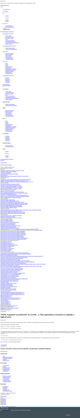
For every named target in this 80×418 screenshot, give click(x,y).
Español (7, 20)
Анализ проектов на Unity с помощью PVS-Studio (11, 215)
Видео (7, 64)
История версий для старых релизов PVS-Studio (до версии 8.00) (14, 176)
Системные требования (5, 172)
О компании (5, 75)
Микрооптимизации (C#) (5, 296)
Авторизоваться (9, 25)
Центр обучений (9, 66)
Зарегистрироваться (4, 5)
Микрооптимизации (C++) (6, 295)
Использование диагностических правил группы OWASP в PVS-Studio (15, 253)
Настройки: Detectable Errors (6, 284)
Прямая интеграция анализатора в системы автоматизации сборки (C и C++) (16, 181)
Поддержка (5, 11)
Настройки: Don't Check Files (6, 285)
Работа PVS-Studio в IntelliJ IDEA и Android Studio (11, 205)
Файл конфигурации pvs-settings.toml (8, 277)
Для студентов (9, 56)
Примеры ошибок (9, 71)
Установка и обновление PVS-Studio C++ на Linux (11, 186)
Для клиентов (8, 55)
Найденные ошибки (7, 358)
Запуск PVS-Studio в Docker (6, 218)
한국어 (7, 21)
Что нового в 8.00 (9, 38)
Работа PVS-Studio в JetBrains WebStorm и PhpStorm (11, 206)
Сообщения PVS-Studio (5, 291)
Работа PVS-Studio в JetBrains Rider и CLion (9, 200)
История (7, 77)
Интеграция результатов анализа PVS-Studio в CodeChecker (13, 233)
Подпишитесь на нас (7, 390)
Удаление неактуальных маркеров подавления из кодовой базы (13, 278)
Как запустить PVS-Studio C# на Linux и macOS (10, 185)
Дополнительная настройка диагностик (8, 271)
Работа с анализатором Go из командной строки (10, 197)
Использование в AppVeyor (6, 249)
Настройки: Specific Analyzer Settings (8, 288)
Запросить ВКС (6, 84)
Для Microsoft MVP (10, 59)
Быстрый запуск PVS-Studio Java (7, 190)
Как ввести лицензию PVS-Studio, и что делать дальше (12, 170)
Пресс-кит (8, 82)
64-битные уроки (9, 73)
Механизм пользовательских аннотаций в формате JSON (12, 273)
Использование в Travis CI (6, 241)
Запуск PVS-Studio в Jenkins (6, 220)
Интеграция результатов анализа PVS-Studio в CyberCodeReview (14, 238)
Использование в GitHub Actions (7, 246)
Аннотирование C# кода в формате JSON (9, 275)
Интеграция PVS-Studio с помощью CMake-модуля (11, 211)
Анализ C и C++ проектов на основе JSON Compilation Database (14, 195)
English (7, 15)
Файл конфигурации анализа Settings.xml (9, 280)
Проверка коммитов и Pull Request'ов (8, 226)
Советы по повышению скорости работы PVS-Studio (11, 268)
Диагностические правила (11, 49)
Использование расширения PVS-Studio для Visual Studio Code (13, 204)
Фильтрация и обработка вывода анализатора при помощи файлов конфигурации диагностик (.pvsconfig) (23, 264)
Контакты (8, 81)
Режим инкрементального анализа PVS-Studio (10, 225)
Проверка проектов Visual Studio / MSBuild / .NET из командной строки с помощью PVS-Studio (20, 209)
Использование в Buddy (5, 250)
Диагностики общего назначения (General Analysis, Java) (12, 294)
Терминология (9, 72)
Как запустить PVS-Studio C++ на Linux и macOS (11, 188)
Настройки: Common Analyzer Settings (8, 283)
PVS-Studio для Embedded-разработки (8, 194)
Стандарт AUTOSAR (5, 301)
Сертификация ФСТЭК (11, 41)
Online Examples (9, 43)
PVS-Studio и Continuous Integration (7, 224)
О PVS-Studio (8, 35)
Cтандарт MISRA (4, 300)
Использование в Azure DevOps (7, 248)
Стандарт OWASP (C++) (5, 302)
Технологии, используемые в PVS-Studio (9, 173)
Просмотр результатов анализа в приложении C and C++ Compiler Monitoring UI (17, 261)
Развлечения (8, 67)
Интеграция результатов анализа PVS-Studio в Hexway (12, 235)
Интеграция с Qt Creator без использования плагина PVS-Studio (14, 203)
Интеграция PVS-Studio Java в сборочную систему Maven (12, 213)
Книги (7, 65)
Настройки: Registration (5, 287)
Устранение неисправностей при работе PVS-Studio (11, 269)
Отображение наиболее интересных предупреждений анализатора (14, 252)
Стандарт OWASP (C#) (5, 303)
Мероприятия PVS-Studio (11, 69)
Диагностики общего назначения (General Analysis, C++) (12, 292)
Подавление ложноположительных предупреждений (11, 258)
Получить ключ (3, 351)
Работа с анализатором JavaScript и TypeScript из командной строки (14, 196)
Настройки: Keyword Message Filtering (8, 286)
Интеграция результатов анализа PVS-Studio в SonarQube (12, 232)
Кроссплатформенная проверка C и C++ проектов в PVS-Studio (14, 193)
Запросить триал (6, 367)
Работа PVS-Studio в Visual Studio (7, 199)
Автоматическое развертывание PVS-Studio (9, 228)
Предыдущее (3, 344)
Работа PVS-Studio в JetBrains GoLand (8, 207)
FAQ (7, 39)
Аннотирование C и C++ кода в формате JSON (10, 274)
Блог (4, 61)
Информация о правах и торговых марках (9, 308)
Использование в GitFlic (5, 247)
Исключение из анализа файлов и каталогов (9, 265)
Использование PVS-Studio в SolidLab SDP (9, 222)
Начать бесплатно (7, 85)
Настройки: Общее (4, 282)
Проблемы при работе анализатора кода (9, 305)
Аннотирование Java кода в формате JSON (9, 276)
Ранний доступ (6, 360)
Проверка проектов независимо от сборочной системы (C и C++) (14, 180)
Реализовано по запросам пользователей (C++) (10, 299)
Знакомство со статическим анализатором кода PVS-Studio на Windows (15, 179)
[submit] (6, 29)
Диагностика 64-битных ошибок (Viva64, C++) (10, 297)
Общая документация (10, 48)
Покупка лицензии (10, 53)
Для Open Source (9, 57)
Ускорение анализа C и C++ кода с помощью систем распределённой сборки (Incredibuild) (19, 229)
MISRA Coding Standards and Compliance (9, 255)
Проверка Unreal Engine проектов (7, 216)
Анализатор (5, 33)
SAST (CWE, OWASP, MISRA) (12, 42)
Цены (4, 51)
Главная (2, 160)
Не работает (5, 371)
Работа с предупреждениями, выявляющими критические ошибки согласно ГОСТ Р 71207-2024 (21, 266)
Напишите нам (6, 389)
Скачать (4, 366)
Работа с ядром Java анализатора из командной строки (12, 191)
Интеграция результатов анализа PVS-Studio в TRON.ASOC (13, 239)
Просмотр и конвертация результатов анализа (10, 259)
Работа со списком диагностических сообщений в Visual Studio (13, 257)
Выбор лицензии (9, 54)
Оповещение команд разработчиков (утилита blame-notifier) (13, 262)
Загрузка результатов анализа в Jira (7, 223)
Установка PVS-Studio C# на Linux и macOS (9, 184)
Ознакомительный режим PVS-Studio (8, 171)
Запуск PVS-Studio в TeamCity (6, 221)
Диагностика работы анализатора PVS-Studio (10, 270)
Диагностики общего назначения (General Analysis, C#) (12, 293)
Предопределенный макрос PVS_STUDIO (9, 279)
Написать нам (3, 396)
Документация (6, 45)
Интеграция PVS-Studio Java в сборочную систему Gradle (12, 212)
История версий (3, 175)
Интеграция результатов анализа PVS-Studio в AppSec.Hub (13, 234)
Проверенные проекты (10, 70)
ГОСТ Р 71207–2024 (10, 40)
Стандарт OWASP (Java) (5, 304)
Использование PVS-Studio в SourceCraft (9, 244)
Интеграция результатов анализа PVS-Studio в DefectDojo (12, 231)
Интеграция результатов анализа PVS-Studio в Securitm (12, 237)
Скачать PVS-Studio (10, 37)
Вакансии (8, 80)
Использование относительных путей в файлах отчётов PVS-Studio (14, 260)
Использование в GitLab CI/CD (7, 243)
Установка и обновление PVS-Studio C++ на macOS (11, 187)
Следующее (3, 345)
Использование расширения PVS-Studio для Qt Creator (12, 202)
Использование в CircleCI (5, 242)
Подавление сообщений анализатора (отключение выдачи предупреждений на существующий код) (21, 256)
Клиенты (7, 78)
